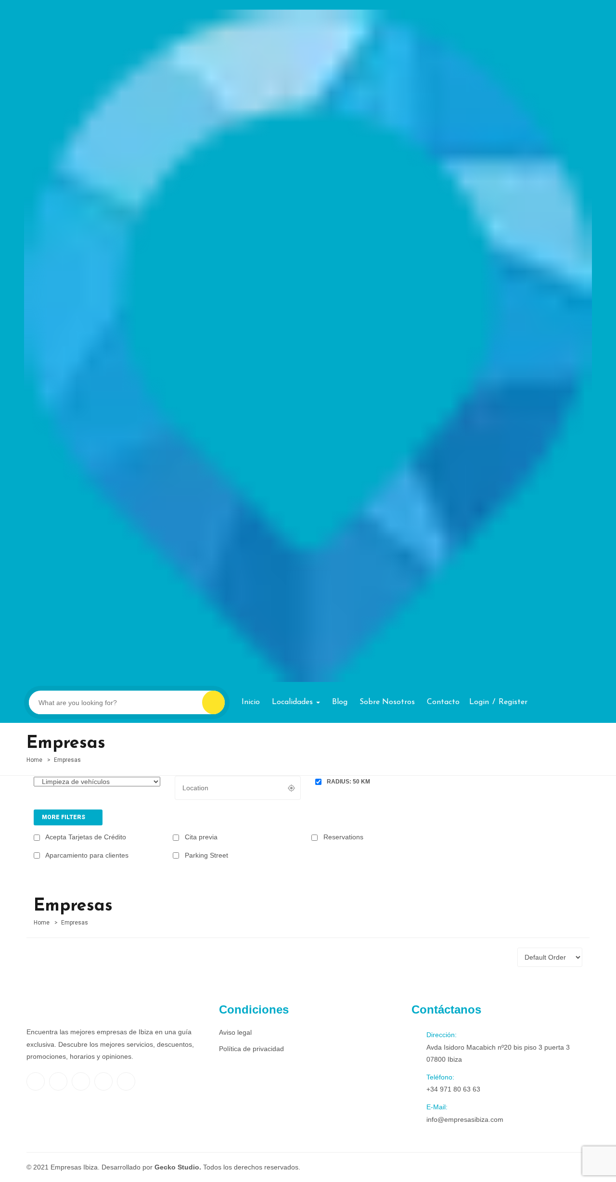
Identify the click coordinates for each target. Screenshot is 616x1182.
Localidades (293, 702)
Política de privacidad (251, 1049)
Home (34, 760)
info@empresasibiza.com (464, 1119)
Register (513, 702)
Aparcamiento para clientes (86, 855)
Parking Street (205, 855)
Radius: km (347, 781)
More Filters (64, 817)
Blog (339, 702)
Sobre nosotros (387, 702)
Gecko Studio (176, 1167)
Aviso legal (235, 1032)
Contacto (443, 702)
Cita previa (200, 837)
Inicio (251, 702)
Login (479, 702)
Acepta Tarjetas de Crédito (85, 837)
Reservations (342, 837)
